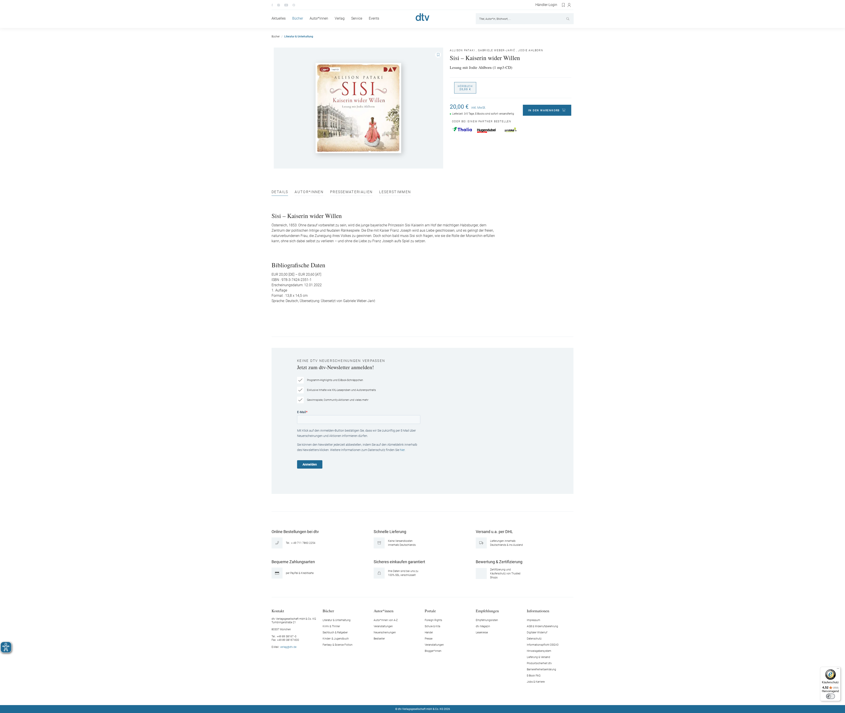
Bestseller (379, 638)
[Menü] (838, 669)
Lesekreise (482, 632)
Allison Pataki (462, 50)
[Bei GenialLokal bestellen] (510, 130)
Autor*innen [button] (383, 610)
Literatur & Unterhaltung (337, 620)
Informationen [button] (538, 610)
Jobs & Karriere (536, 681)
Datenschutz (534, 638)
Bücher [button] (328, 610)
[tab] (280, 193)
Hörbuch (465, 88)
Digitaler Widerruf (537, 632)
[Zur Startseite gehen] (422, 17)
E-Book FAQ (533, 675)
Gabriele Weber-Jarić (496, 50)
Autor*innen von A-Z (386, 620)
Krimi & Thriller (331, 626)
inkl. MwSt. (478, 107)
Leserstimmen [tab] (395, 192)
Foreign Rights (433, 620)
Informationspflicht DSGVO (542, 644)
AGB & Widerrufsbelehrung (542, 626)
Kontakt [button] (278, 610)
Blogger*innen (433, 651)
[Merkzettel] (563, 5)
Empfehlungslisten (487, 620)
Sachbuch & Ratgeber (335, 632)
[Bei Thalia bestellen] (462, 129)
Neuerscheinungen (385, 632)
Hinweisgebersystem (539, 651)
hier (402, 450)
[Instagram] (278, 5)
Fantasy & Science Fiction (338, 644)
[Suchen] (568, 18)
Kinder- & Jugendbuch (336, 638)
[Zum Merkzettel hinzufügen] (438, 55)
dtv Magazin (483, 626)
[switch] (830, 696)
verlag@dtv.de (288, 647)
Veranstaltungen (383, 626)
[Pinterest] (293, 5)
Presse (428, 638)
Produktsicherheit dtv (539, 663)
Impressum (533, 620)
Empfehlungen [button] (487, 610)
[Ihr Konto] (569, 5)
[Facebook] (272, 5)
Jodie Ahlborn (530, 50)
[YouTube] (286, 5)
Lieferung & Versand (538, 657)
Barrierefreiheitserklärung (541, 669)
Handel (429, 632)
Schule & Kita (432, 626)
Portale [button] (430, 610)
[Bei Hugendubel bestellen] (486, 130)
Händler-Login (546, 5)
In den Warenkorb (544, 110)
